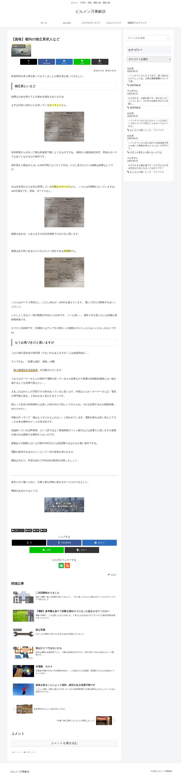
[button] (99, 62)
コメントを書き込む (64, 743)
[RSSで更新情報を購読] (67, 565)
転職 (37, 530)
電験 (44, 530)
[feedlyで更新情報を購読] (61, 565)
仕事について (19, 530)
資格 (29, 530)
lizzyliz (17, 54)
